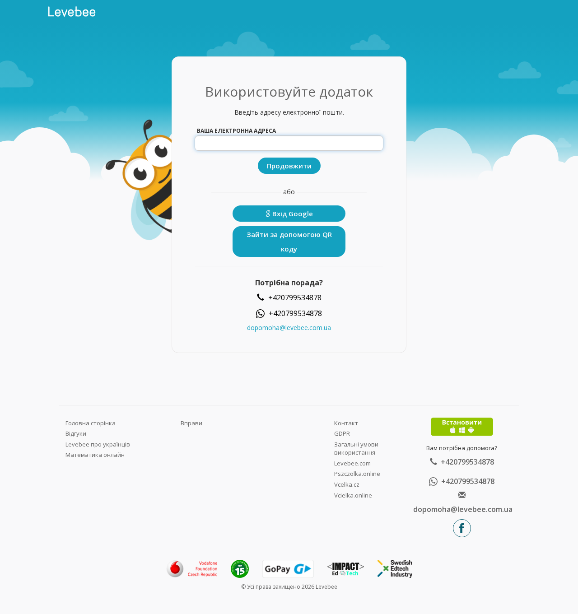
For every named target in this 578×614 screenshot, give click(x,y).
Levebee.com (352, 463)
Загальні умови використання (356, 448)
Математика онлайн (95, 455)
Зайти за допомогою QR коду (289, 241)
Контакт (346, 423)
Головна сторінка (90, 423)
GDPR (342, 433)
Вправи (191, 423)
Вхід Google (291, 213)
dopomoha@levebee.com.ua (289, 327)
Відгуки (75, 433)
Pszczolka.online (357, 474)
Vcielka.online (353, 495)
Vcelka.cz (346, 484)
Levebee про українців (97, 444)
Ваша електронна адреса (236, 131)
